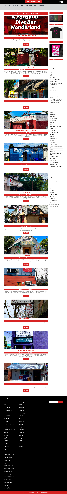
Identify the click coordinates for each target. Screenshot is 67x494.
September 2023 (22, 413)
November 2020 (21, 432)
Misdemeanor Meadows (53, 81)
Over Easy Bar (26, 287)
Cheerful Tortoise (52, 92)
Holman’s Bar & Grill (53, 160)
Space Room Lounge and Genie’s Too (55, 147)
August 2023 (21, 415)
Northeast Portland (7, 449)
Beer (5, 401)
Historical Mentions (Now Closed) (9, 429)
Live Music (6, 435)
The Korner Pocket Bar (53, 132)
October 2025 (21, 401)
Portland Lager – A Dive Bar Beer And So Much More (55, 167)
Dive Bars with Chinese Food (9, 424)
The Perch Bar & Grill (26, 224)
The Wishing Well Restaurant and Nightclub (26, 130)
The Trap (51, 169)
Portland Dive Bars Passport (10, 8)
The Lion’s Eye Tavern (53, 70)
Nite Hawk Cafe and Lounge (54, 79)
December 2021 (21, 426)
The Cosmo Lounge (53, 175)
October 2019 (21, 441)
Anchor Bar (51, 149)
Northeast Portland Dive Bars (9, 451)
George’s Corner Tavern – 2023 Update (55, 75)
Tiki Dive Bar (6, 485)
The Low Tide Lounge (53, 128)
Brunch (5, 404)
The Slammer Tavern (53, 144)
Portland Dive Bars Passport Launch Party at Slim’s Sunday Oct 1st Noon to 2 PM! (55, 89)
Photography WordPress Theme (24, 492)
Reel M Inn (51, 62)
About (35, 5)
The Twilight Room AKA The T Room (26, 350)
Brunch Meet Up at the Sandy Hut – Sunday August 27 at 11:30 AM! (55, 100)
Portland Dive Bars (33, 1)
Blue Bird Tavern (26, 161)
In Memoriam (6, 432)
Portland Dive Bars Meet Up (8, 466)
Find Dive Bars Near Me (13, 5)
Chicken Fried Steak (7, 407)
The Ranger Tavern (26, 255)
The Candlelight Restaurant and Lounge (55, 154)
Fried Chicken (6, 427)
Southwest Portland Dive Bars (9, 476)
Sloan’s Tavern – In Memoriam (55, 126)
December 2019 (21, 438)
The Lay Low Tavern (53, 194)
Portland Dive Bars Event (8, 465)
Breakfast (5, 402)
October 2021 (21, 429)
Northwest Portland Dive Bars (9, 454)
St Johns (5, 477)
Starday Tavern (52, 158)
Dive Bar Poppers (7, 421)
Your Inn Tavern (26, 192)
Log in (35, 401)
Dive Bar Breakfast (7, 415)
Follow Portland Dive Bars (54, 206)
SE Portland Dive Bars (8, 471)
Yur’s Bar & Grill (52, 140)
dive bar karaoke (7, 418)
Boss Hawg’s (51, 68)
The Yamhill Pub (52, 179)
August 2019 (21, 443)
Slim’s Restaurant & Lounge (26, 318)
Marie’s (26, 98)
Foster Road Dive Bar (7, 426)
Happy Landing (52, 72)
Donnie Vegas (52, 142)
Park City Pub (52, 124)
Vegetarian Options (7, 487)
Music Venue (6, 438)
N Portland (6, 440)
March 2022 (21, 424)
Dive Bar (5, 413)
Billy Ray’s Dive (52, 151)
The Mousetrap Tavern (53, 162)
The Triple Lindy (52, 77)
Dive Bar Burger (6, 416)
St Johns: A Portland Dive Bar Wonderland (26, 35)
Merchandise (41, 5)
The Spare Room (52, 198)
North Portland (6, 446)
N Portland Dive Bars (7, 441)
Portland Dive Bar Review (8, 462)
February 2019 (21, 446)
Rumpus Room (52, 136)
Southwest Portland (7, 474)
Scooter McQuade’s (53, 94)
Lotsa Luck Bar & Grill (53, 64)
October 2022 (21, 421)
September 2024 (22, 402)
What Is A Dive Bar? (53, 200)
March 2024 (21, 405)
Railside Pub (51, 196)
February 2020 (21, 437)
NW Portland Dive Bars (8, 457)
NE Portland (6, 443)
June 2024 (21, 404)
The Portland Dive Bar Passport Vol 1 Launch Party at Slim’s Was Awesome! (55, 84)
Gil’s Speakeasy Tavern (53, 156)
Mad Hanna (51, 192)
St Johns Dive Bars (7, 479)
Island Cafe (51, 122)
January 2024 (21, 407)
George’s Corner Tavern (53, 138)
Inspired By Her (52, 202)
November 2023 (21, 410)
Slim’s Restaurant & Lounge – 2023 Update (26, 67)
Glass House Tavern (53, 164)
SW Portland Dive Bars (8, 482)
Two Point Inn (26, 381)
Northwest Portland (7, 452)
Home (6, 5)
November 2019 (21, 440)
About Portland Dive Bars (54, 204)
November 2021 (21, 427)
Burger (5, 405)
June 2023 (21, 418)
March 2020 (21, 435)
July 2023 (20, 416)
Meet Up (5, 437)
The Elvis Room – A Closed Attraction (54, 172)
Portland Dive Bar (7, 460)
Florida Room (51, 66)
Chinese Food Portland (8, 410)
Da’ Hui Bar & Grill (52, 134)
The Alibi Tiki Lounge (53, 181)
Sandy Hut (51, 177)
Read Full (26, 45)
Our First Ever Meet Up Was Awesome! (54, 97)
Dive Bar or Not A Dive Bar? (26, 5)
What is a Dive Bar (7, 488)
